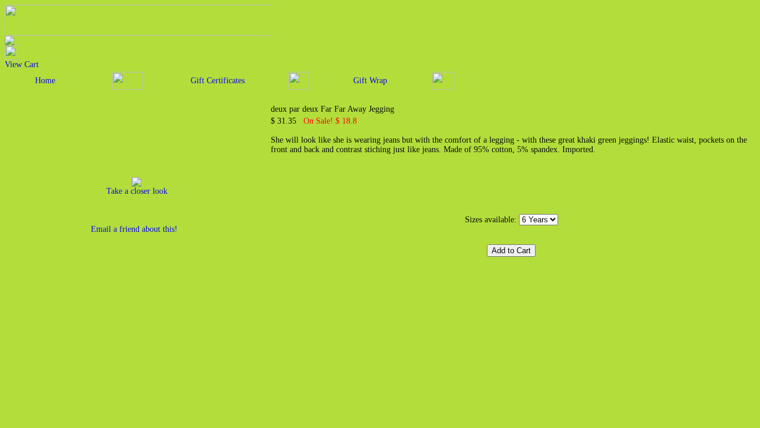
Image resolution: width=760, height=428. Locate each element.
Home (45, 80)
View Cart (22, 64)
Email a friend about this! (134, 229)
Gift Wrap (370, 80)
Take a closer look (136, 191)
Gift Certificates (218, 80)
